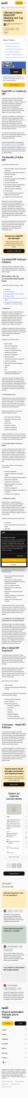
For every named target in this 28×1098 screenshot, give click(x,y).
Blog (3, 7)
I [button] (20, 1023)
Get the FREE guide (14, 85)
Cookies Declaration (15, 1084)
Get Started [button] (19, 3)
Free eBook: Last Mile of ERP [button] (14, 251)
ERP (17, 29)
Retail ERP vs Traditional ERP (12, 43)
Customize (13, 564)
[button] (25, 3)
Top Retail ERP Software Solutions (14, 49)
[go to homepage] (5, 1007)
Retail (5, 32)
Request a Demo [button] (14, 784)
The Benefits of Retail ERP (11, 46)
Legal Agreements (19, 1081)
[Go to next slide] (19, 865)
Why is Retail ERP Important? (12, 52)
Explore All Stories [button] (14, 873)
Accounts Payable (9, 29)
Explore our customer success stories (14, 57)
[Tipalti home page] (4, 4)
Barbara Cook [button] (11, 23)
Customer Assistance (6, 1086)
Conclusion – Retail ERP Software (13, 54)
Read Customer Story (14, 857)
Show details (20, 555)
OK (14, 560)
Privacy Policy (5, 1084)
